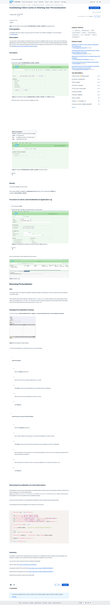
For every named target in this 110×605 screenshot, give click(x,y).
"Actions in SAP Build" (76, 32)
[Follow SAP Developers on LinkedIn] (90, 602)
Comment (14, 596)
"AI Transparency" (75, 34)
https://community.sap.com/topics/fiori (28, 564)
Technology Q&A (76, 63)
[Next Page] (87, 38)
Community (17, 1)
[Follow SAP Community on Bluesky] (85, 602)
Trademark (44, 602)
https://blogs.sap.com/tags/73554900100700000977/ (41, 571)
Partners (47, 1)
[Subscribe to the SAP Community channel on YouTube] (88, 602)
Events (51, 1)
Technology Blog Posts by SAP (80, 47)
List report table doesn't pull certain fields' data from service (85, 62)
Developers (41, 1)
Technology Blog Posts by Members (81, 59)
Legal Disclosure (37, 602)
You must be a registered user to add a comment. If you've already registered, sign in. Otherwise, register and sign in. (37, 594)
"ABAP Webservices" (85, 30)
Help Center (57, 1)
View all (73, 107)
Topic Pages (63, 1)
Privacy (20, 602)
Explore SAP (92, 1)
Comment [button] (65, 584)
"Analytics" (94, 34)
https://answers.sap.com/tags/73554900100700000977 (40, 568)
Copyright (31, 602)
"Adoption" (84, 32)
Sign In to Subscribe (94, 7)
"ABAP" (92, 30)
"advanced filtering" (91, 32)
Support (49, 602)
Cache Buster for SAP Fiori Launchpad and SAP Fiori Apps (24, 46)
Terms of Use (25, 602)
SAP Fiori (11, 22)
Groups (35, 1)
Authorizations (14, 34)
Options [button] (89, 10)
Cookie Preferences (57, 602)
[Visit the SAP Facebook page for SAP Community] (83, 602)
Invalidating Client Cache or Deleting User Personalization (37, 8)
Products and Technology (27, 1)
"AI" (81, 34)
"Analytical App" (87, 34)
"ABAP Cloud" (77, 30)
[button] (95, 16)
